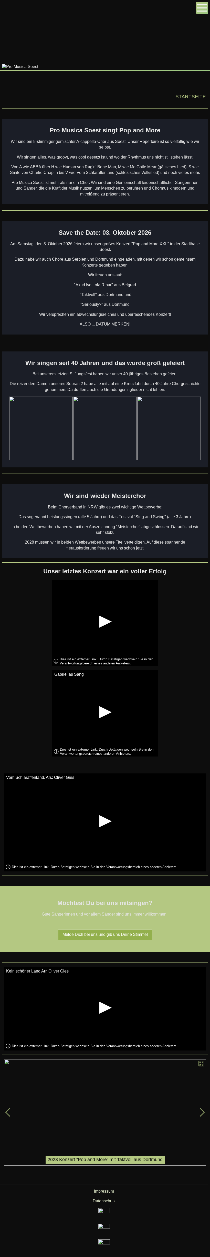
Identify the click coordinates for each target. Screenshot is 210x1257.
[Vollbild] (201, 1063)
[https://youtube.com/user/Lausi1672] (104, 1245)
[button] (201, 1112)
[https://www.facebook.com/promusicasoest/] (104, 1229)
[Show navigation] (202, 8)
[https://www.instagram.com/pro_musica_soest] (104, 1214)
